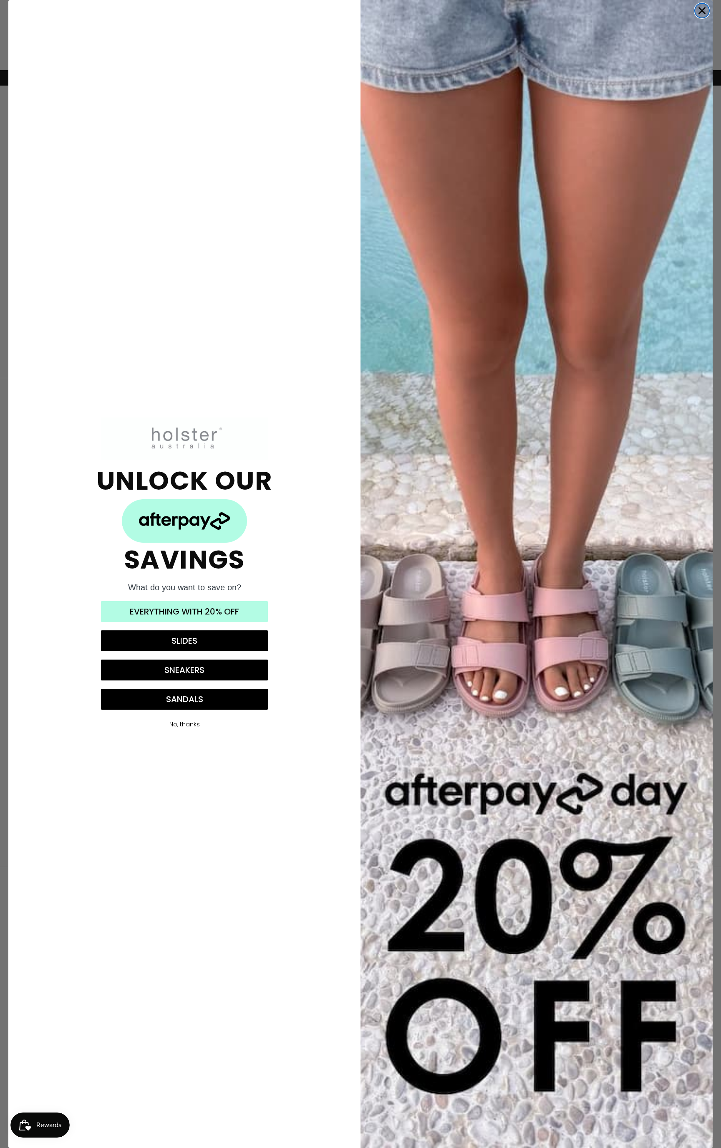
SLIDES (184, 641)
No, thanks (184, 724)
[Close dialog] (702, 10)
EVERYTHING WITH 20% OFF (184, 611)
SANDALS (184, 699)
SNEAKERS (184, 670)
